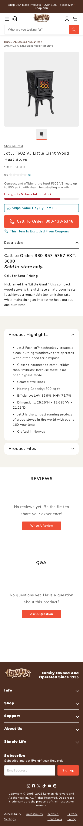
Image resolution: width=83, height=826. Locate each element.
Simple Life (15, 741)
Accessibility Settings (12, 816)
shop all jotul (13, 146)
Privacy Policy (72, 816)
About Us (13, 729)
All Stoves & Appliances (26, 42)
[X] (39, 786)
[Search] (74, 29)
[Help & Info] (15, 18)
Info (8, 690)
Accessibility (34, 814)
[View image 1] (41, 134)
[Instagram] (28, 786)
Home (7, 42)
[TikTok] (44, 786)
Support (12, 716)
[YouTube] (49, 786)
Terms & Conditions (54, 816)
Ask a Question (41, 614)
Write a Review (41, 526)
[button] (6, 19)
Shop (9, 703)
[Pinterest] (55, 786)
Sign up (68, 770)
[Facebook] (33, 786)
